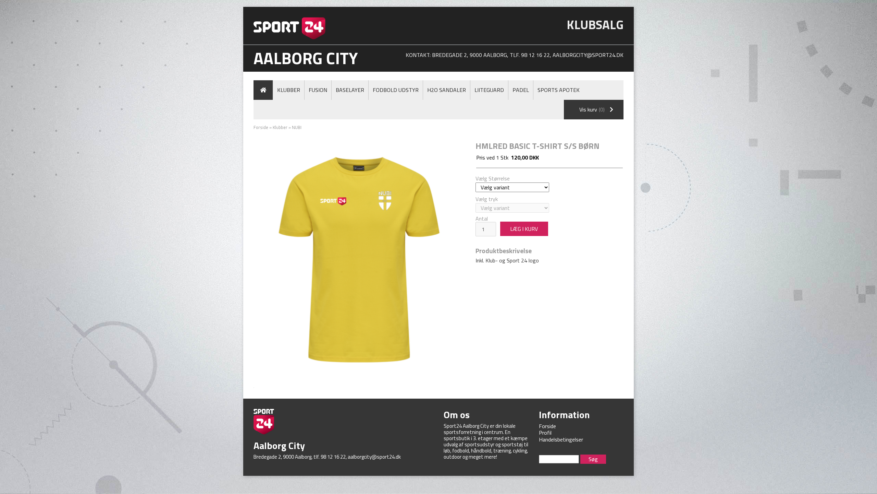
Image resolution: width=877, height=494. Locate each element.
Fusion (318, 90)
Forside (261, 127)
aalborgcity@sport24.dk (588, 55)
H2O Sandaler (446, 90)
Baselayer (350, 90)
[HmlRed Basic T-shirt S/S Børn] (359, 261)
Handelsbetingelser (561, 439)
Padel (520, 90)
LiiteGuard (489, 90)
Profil (545, 432)
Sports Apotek (559, 90)
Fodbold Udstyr (396, 90)
